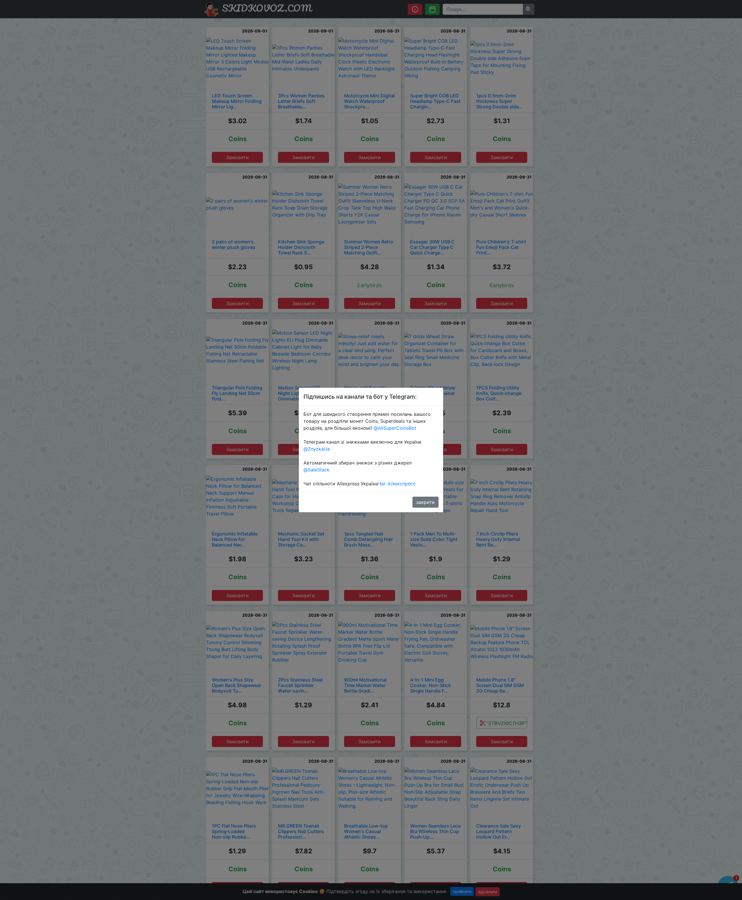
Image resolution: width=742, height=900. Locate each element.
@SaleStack (316, 470)
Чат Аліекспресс (397, 484)
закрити (425, 502)
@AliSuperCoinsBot (395, 428)
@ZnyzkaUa (316, 449)
